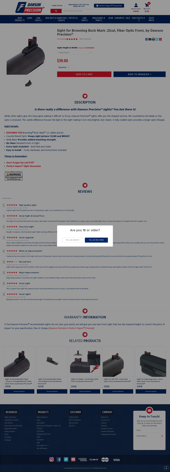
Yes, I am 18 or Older (96, 240)
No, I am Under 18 (72, 240)
